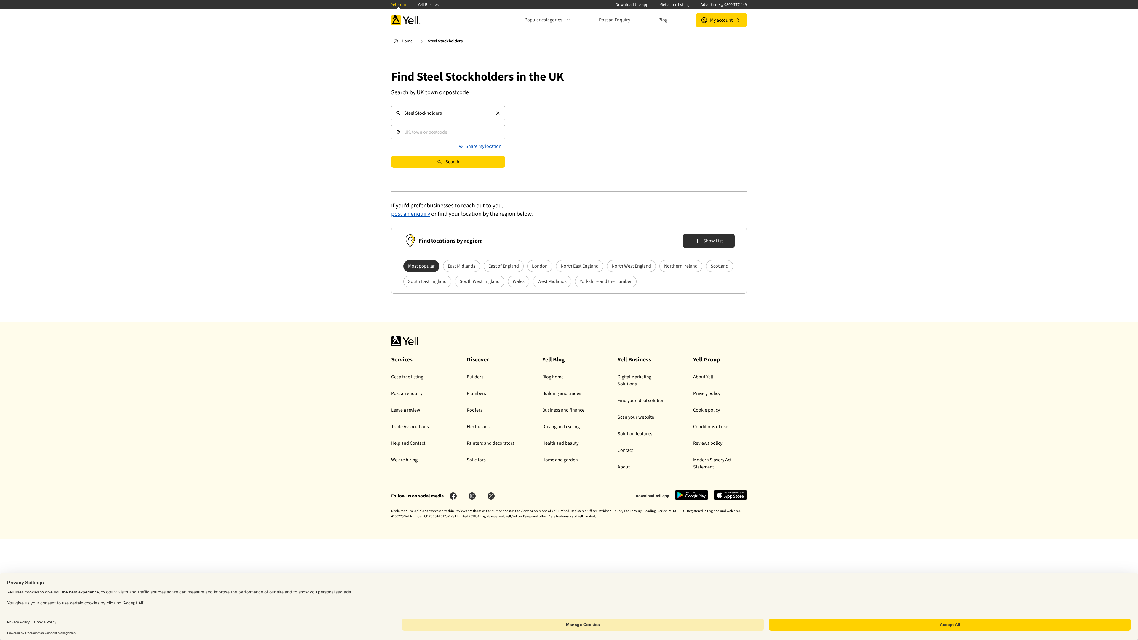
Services (402, 360)
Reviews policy (707, 443)
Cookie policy (706, 410)
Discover (478, 360)
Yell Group (706, 360)
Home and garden (560, 460)
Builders (475, 377)
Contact (625, 450)
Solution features (635, 434)
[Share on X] (491, 496)
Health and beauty (560, 443)
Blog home (553, 377)
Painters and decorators (490, 443)
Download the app (632, 5)
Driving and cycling (561, 426)
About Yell (703, 377)
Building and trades (561, 393)
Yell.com (398, 5)
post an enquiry (410, 214)
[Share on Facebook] (453, 496)
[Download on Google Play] (691, 499)
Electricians (478, 426)
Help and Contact (408, 443)
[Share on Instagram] (472, 496)
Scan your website (636, 417)
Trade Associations (410, 426)
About (624, 467)
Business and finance (563, 410)
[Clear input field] (498, 113)
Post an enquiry (406, 393)
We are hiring (404, 460)
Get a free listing (674, 5)
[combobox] (448, 113)
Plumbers (476, 393)
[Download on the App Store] (730, 499)
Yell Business (429, 5)
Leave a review (405, 410)
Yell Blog (553, 360)
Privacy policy (706, 393)
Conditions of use (710, 426)
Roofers (474, 410)
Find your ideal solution (641, 400)
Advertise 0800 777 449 (724, 5)
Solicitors (476, 460)
